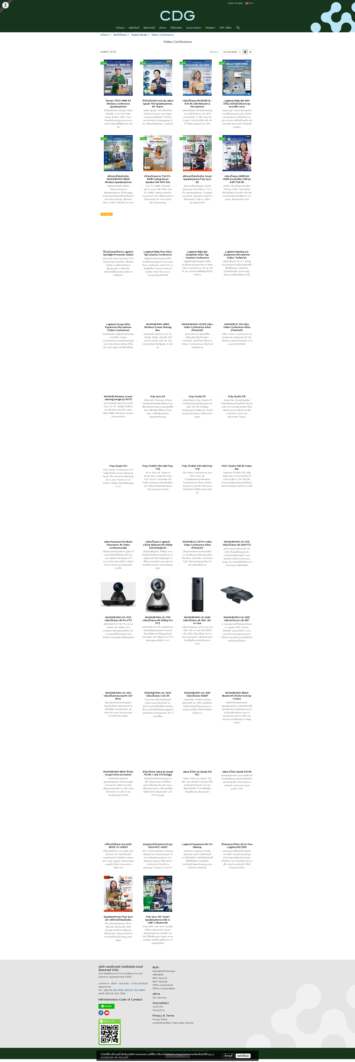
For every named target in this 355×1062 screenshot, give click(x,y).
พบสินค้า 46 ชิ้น (108, 52)
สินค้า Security (160, 981)
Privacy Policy (160, 1019)
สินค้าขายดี (149, 28)
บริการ (162, 28)
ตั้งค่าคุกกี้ (228, 1056)
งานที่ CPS (158, 1006)
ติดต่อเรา (210, 28)
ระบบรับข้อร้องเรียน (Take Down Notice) (173, 1023)
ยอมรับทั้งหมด (243, 1056)
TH (250, 3)
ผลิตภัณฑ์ (134, 28)
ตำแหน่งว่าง (158, 1010)
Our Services (159, 997)
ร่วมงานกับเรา (193, 28)
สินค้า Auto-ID (160, 978)
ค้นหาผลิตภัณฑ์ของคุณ (164, 971)
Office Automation (163, 985)
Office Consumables (164, 988)
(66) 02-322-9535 (113, 990)
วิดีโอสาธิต (176, 28)
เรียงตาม (215, 52)
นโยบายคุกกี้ (123, 1057)
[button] (238, 27)
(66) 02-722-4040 (135, 990)
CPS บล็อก (226, 28)
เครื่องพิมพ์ (158, 974)
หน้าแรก (120, 28)
